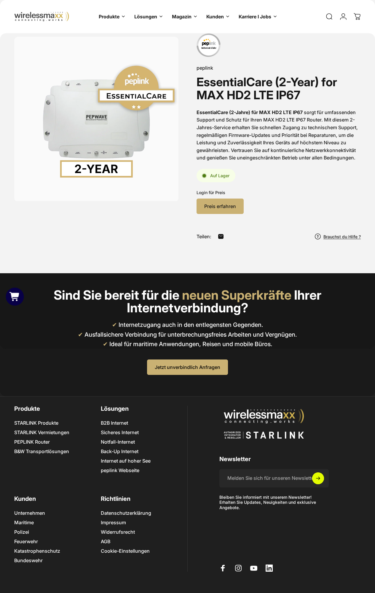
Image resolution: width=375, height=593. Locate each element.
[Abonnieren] (318, 478)
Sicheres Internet (120, 432)
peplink (205, 68)
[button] (15, 296)
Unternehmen (29, 513)
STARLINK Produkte (36, 423)
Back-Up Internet (119, 451)
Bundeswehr (28, 560)
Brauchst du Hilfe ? (342, 236)
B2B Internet (114, 423)
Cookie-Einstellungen (125, 551)
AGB (105, 541)
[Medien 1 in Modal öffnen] (96, 119)
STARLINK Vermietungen (41, 432)
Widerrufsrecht (118, 532)
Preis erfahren (220, 206)
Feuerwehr (26, 541)
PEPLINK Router (32, 442)
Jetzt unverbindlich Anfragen (187, 367)
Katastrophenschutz (37, 551)
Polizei (21, 532)
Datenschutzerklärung (126, 513)
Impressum (113, 522)
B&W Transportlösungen (41, 451)
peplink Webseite (120, 470)
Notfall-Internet (118, 442)
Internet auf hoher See (126, 461)
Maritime (24, 522)
